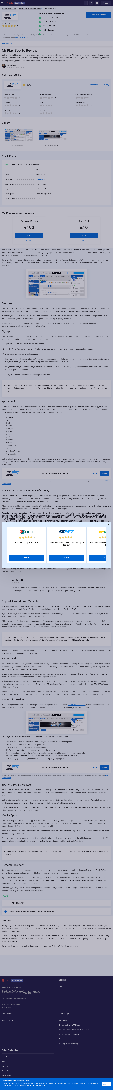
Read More (50, 1086)
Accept (106, 1084)
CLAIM (26, 558)
